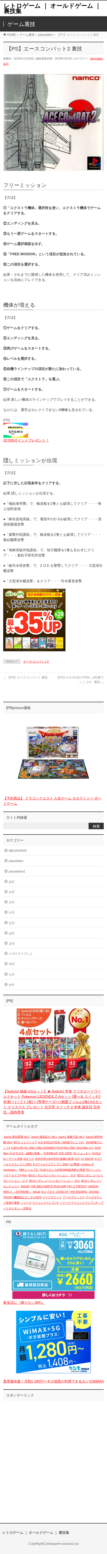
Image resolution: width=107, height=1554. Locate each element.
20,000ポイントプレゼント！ (26, 440)
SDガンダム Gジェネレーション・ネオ (52, 1175)
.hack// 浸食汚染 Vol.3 (71, 1136)
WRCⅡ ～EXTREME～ (17, 1191)
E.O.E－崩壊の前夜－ (29, 1153)
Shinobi (25, 1186)
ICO (77, 1158)
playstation (96, 58)
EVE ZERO (65, 1153)
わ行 (12, 984)
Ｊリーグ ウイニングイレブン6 (78, 1202)
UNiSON (93, 1186)
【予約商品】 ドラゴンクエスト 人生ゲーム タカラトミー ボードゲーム (52, 801)
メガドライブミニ (21, 954)
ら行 (12, 974)
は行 (12, 933)
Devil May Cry (85, 1147)
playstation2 (17, 871)
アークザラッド (52, 1197)
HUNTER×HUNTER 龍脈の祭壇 (54, 1158)
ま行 (12, 943)
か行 (12, 892)
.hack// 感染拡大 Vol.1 (44, 1136)
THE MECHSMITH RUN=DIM (48, 1186)
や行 (12, 964)
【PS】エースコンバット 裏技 (25, 677)
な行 (12, 923)
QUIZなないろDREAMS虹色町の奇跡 (62, 1169)
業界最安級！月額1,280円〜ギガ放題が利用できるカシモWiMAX (53, 1381)
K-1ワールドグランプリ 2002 (50, 1164)
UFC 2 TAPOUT (77, 1186)
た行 (12, 912)
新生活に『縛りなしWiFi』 (24, 1302)
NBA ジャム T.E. (29, 1169)
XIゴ (43, 1191)
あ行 (6, 63)
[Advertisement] (53, 1456)
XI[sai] (36, 1191)
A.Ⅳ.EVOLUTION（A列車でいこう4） (61, 1142)
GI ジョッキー (82, 1153)
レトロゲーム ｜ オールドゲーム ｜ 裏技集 (52, 8)
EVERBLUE (51, 1153)
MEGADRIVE (18, 850)
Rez (24, 1175)
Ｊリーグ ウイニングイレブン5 (39, 1202)
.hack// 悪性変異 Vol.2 (16, 1136)
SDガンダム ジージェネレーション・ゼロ (54, 1180)
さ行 (12, 902)
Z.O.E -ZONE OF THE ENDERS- (67, 1191)
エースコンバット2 (36, 661)
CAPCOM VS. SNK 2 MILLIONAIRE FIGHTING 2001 (43, 1147)
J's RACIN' (87, 1158)
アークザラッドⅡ (74, 1197)
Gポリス (28, 1158)
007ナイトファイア (25, 1142)
